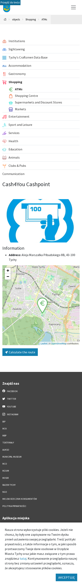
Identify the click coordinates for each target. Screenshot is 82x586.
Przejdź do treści (10, 2)
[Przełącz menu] (73, 7)
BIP (3, 421)
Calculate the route (21, 352)
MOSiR (5, 478)
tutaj (23, 558)
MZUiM (5, 470)
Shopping (30, 19)
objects (16, 19)
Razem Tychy (9, 485)
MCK (4, 428)
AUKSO (5, 449)
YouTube (11, 406)
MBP (4, 435)
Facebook (12, 391)
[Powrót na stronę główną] (5, 19)
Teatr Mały (8, 442)
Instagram (12, 414)
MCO (4, 463)
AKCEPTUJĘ (66, 577)
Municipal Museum (11, 456)
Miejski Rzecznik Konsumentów (19, 499)
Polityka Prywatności (14, 506)
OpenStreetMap (58, 343)
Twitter (11, 398)
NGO (4, 492)
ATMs (44, 19)
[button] (42, 306)
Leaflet (44, 343)
